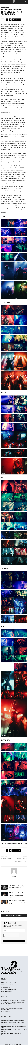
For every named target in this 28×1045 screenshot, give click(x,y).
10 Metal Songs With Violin (6, 1006)
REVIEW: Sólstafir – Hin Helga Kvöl (6, 859)
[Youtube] (14, 973)
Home (2, 5)
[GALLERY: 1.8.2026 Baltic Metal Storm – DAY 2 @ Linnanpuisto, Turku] (4, 902)
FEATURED (7, 5)
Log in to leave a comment (14, 915)
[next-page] (4, 907)
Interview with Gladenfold (6, 1011)
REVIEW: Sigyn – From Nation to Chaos (8, 989)
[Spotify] (8, 973)
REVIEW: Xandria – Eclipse (6, 987)
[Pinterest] (13, 19)
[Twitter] (10, 19)
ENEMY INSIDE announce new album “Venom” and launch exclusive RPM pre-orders (21, 860)
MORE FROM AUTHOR (16, 883)
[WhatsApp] (16, 19)
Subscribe (14, 941)
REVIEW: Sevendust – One (6, 991)
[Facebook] (7, 19)
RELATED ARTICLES (5, 883)
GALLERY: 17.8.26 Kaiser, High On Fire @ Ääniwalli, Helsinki (12, 1020)
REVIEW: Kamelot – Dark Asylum (7, 985)
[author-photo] (14, 874)
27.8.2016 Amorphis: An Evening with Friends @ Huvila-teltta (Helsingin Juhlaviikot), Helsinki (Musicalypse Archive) (13, 1003)
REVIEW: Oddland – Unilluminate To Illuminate (10, 982)
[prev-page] (2, 907)
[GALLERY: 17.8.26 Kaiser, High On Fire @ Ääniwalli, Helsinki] (4, 887)
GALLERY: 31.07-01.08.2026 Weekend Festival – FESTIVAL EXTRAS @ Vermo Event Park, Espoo (12, 1023)
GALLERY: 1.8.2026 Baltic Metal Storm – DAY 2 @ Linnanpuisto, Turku (17, 902)
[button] (2, 2)
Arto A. (4, 16)
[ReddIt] (19, 19)
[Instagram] (5, 973)
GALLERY (7, 7)
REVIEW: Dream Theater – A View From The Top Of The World (13, 1000)
